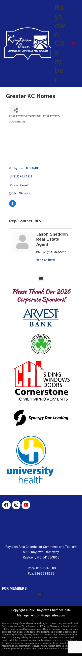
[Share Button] (14, 109)
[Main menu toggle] (73, 43)
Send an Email (46, 259)
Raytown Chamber (60, 43)
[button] (41, 278)
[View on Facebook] (12, 206)
